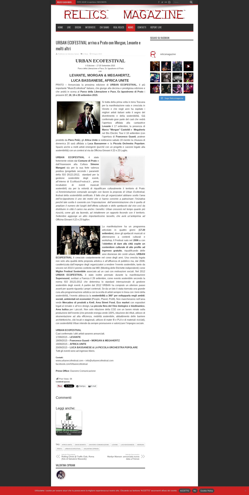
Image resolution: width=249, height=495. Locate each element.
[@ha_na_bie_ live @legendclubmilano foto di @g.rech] (188, 77)
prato (59, 448)
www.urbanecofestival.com (69, 360)
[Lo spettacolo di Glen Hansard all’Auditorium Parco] (166, 66)
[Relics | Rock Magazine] (124, 16)
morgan (140, 444)
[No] (245, 490)
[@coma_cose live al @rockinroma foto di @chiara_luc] (177, 88)
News (130, 27)
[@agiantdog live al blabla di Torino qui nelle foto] (177, 77)
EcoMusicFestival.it (80, 181)
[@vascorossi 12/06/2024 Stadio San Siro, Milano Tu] (177, 66)
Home (60, 27)
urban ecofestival (73, 448)
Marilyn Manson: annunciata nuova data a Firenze (123, 457)
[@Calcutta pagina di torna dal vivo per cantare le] (155, 77)
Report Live (156, 27)
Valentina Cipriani (73, 54)
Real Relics (118, 27)
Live (69, 27)
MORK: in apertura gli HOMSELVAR (91, 2)
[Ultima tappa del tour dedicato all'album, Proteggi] (155, 66)
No (195, 491)
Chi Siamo (104, 27)
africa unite (67, 444)
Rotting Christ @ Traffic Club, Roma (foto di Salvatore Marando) (78, 457)
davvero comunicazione (99, 444)
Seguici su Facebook (159, 38)
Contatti (141, 27)
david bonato (80, 444)
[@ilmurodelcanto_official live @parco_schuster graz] (166, 88)
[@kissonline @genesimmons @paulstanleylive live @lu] (155, 88)
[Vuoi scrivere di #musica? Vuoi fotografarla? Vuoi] (188, 66)
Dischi (78, 27)
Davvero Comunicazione (83, 371)
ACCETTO (184, 491)
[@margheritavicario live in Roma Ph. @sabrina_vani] (166, 77)
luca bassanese (127, 444)
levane (115, 444)
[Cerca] (191, 2)
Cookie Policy (206, 491)
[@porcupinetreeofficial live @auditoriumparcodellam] (188, 88)
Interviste (90, 27)
